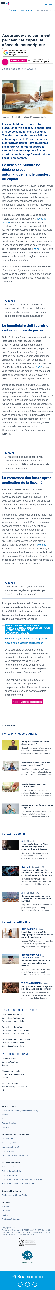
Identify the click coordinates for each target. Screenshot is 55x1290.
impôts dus (40, 544)
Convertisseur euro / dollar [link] (13, 1021)
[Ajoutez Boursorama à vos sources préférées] (15, 52)
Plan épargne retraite (11, 1071)
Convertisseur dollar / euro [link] (13, 1018)
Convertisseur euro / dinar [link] (13, 1042)
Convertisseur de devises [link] (12, 1014)
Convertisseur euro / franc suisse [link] (16, 1039)
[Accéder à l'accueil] (4, 10)
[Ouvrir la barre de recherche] (38, 3)
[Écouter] (5, 62)
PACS (39, 367)
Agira (37, 248)
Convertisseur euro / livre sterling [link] (16, 1030)
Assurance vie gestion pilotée (14, 1086)
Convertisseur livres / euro (13, 1027)
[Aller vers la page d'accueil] (7, 3)
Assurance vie (8, 1065)
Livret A (5, 1077)
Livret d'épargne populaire (13, 1074)
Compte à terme (9, 1058)
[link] (20, 1110)
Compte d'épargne (10, 1062)
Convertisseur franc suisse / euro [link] (16, 1033)
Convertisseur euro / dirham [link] (14, 1045)
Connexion (49, 4)
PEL (3, 1089)
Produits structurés (10, 1083)
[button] (3, 4)
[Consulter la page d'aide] (41, 3)
